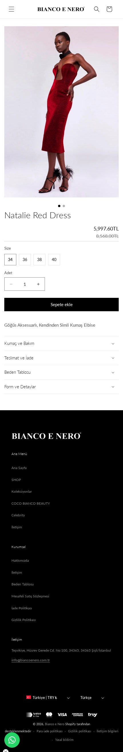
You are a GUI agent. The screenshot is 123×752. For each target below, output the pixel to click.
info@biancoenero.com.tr (30, 660)
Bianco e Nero (54, 724)
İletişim (16, 527)
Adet (8, 272)
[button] (11, 9)
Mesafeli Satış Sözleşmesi (30, 596)
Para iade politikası (50, 731)
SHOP (16, 480)
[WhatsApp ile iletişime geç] (12, 740)
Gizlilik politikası (79, 731)
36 (25, 259)
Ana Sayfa (19, 468)
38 (39, 259)
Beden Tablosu (22, 584)
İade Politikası (21, 608)
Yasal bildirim (64, 739)
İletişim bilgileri (107, 731)
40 (54, 259)
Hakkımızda (20, 560)
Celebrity (18, 515)
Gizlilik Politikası (23, 620)
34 (10, 259)
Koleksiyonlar (21, 491)
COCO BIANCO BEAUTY (30, 503)
